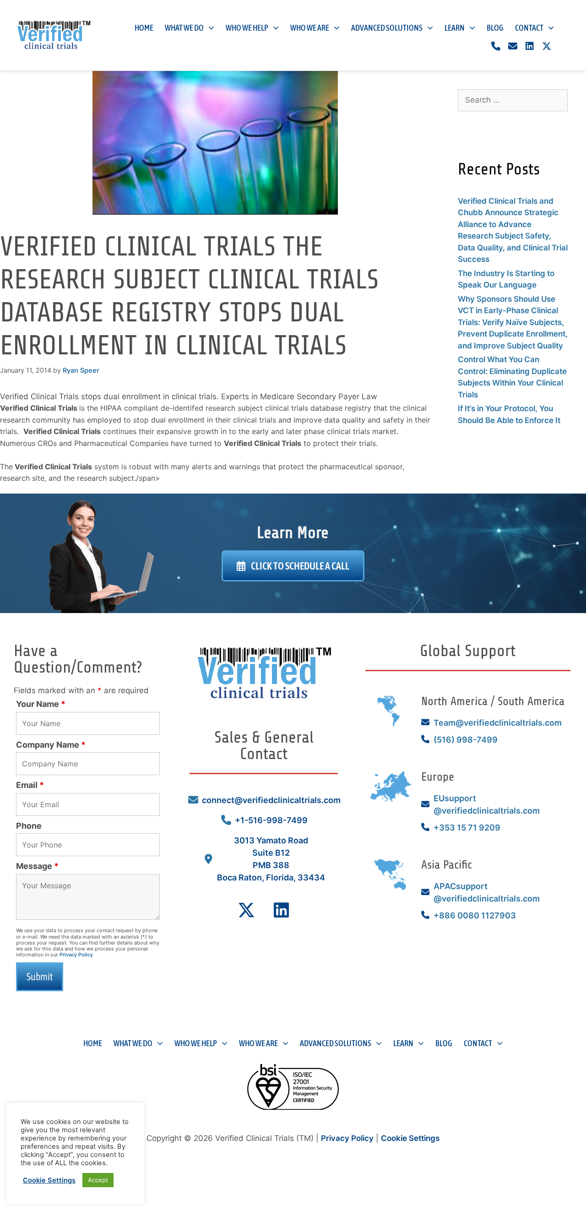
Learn (455, 28)
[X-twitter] (546, 46)
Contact (529, 28)
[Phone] (495, 46)
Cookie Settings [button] (410, 1138)
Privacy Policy (76, 954)
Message (37, 866)
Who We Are (309, 28)
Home (144, 28)
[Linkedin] (529, 46)
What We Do (184, 28)
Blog (495, 28)
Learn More (293, 532)
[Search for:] (513, 99)
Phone (29, 826)
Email (30, 785)
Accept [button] (98, 1180)
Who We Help (247, 28)
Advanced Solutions (387, 28)
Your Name (40, 704)
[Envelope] (512, 46)
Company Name (51, 744)
